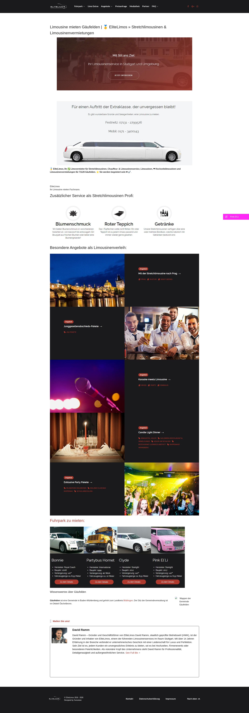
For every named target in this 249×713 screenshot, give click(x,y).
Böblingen (128, 600)
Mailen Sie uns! (61, 621)
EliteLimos (55, 186)
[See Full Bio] (139, 653)
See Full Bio (132, 652)
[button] (236, 217)
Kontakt (129, 699)
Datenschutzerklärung (149, 699)
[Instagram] (131, 666)
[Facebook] (91, 666)
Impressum (171, 699)
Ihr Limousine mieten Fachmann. (65, 189)
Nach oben (192, 699)
